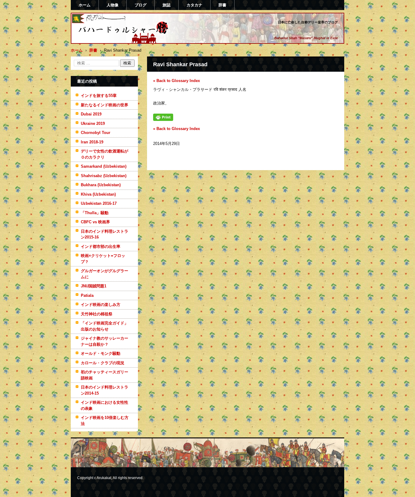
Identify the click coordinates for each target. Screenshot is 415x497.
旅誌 (166, 5)
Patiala (87, 295)
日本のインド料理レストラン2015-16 (104, 234)
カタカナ (194, 5)
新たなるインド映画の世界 (104, 105)
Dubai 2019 (91, 114)
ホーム (85, 5)
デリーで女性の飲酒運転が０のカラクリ (104, 154)
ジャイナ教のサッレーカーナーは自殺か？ (104, 341)
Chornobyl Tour (95, 132)
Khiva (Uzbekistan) (98, 194)
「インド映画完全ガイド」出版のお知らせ (104, 326)
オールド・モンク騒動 (100, 353)
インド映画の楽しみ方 (100, 304)
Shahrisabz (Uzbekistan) (103, 175)
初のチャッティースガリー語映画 (104, 375)
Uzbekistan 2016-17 (99, 203)
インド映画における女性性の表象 (104, 405)
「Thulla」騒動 (94, 213)
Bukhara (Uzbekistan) (101, 185)
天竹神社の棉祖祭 (96, 314)
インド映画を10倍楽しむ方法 (105, 420)
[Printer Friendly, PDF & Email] (163, 119)
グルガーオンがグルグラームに (104, 274)
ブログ (140, 5)
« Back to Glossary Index (176, 80)
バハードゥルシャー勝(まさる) (115, 40)
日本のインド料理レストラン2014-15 (104, 390)
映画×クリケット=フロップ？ (103, 258)
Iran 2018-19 (92, 142)
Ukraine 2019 (93, 123)
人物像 (112, 5)
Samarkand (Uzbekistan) (103, 166)
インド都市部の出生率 (100, 246)
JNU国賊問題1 (93, 286)
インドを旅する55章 (99, 95)
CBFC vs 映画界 (95, 222)
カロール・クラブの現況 (102, 363)
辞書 (222, 5)
